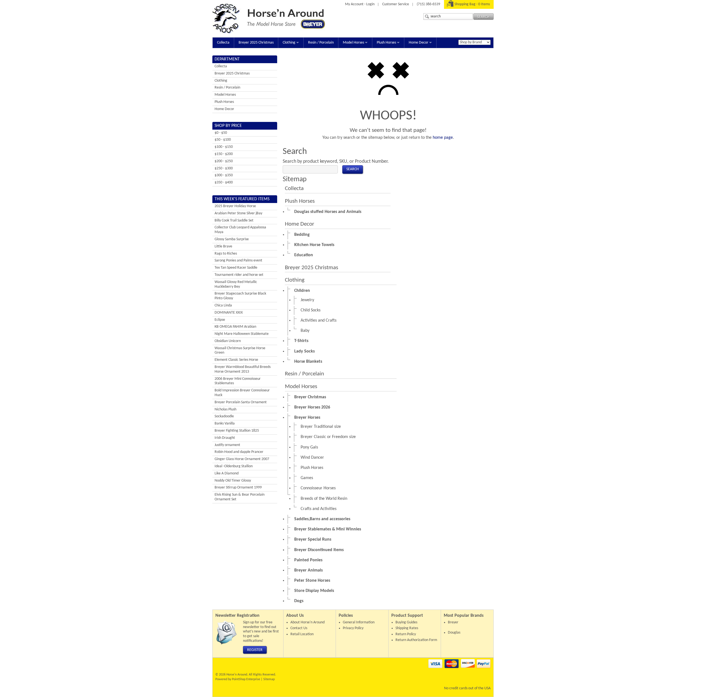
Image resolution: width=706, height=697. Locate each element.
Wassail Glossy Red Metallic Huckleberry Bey (236, 284)
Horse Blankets (308, 361)
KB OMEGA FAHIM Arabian (235, 327)
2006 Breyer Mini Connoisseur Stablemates (238, 381)
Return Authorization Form (416, 640)
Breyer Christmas (310, 397)
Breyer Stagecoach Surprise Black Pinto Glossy (240, 296)
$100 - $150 (224, 147)
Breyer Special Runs (312, 539)
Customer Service (395, 4)
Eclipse (220, 320)
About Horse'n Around (307, 622)
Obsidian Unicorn (228, 341)
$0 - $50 (221, 133)
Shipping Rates (406, 628)
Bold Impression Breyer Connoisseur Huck (242, 392)
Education (303, 255)
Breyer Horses (307, 417)
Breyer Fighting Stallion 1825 (237, 431)
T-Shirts (301, 341)
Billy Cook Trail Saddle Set (234, 220)
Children (302, 291)
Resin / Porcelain (321, 43)
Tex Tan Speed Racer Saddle (236, 268)
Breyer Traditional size (321, 426)
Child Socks (310, 310)
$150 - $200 (224, 154)
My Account (354, 4)
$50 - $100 (223, 140)
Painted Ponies (308, 560)
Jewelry (307, 300)
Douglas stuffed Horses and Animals (327, 212)
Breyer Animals (308, 570)
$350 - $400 (224, 182)
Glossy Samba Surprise (232, 239)
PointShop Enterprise (246, 679)
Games (307, 478)
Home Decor (418, 43)
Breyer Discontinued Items (319, 550)
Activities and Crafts (318, 320)
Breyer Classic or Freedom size (328, 437)
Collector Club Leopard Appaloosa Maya (240, 229)
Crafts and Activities (318, 509)
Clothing (289, 43)
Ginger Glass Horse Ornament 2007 (242, 459)
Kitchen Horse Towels (314, 245)
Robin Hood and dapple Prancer (239, 452)
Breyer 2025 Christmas (256, 43)
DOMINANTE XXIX (229, 313)
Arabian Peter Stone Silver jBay (238, 213)
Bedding (302, 235)
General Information (359, 622)
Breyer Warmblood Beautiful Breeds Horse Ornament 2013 (243, 369)
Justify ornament (227, 445)
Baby (305, 331)
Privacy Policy (353, 628)
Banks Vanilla (225, 423)
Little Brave (223, 246)
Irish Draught (225, 438)
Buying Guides (406, 622)
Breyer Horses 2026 (312, 407)
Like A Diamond (227, 473)
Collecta (223, 43)
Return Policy (405, 634)
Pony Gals (309, 447)
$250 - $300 (224, 168)
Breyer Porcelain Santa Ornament (241, 402)
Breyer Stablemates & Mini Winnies (327, 529)
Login (370, 4)
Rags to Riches (226, 254)
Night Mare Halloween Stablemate (242, 334)
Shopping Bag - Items (472, 4)
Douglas (454, 633)
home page (443, 137)
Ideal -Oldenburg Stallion (234, 466)
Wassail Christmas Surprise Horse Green (240, 350)
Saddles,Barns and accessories (322, 519)
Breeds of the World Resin (324, 498)
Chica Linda (223, 305)
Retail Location (302, 634)
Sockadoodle (224, 416)
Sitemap (269, 679)
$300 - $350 (224, 175)
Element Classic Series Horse (236, 360)
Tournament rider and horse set (239, 275)
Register (255, 650)
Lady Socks (304, 351)
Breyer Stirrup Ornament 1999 (238, 487)
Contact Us (298, 628)
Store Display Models (314, 591)
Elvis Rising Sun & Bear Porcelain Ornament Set (239, 497)
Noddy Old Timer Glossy (233, 481)
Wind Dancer (312, 457)
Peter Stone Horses (312, 580)
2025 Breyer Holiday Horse (235, 206)
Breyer (453, 622)
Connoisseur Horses (318, 488)
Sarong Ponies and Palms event (238, 260)
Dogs (298, 601)
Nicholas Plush (225, 409)
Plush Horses (386, 43)
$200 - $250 (224, 161)
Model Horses (353, 43)
